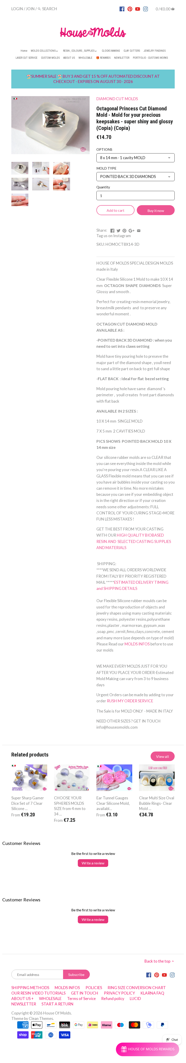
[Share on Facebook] (112, 229)
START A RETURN (57, 1004)
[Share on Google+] (132, 229)
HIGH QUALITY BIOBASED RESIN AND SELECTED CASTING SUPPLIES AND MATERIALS (133, 541)
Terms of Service (81, 998)
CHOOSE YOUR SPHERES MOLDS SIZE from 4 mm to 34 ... (70, 805)
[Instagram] (145, 8)
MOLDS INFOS (137, 644)
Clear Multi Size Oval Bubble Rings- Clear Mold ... (156, 803)
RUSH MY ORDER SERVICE (130, 700)
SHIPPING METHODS (30, 987)
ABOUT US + (22, 998)
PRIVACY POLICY (119, 993)
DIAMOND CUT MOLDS (117, 98)
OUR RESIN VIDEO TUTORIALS (38, 993)
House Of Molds (57, 1013)
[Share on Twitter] (118, 229)
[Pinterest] (129, 8)
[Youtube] (137, 8)
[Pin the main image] (124, 229)
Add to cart (115, 210)
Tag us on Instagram (113, 235)
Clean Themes (41, 1018)
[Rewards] (147, 1049)
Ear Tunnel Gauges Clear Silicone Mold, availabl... (113, 803)
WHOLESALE (50, 998)
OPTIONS (104, 149)
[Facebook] (122, 8)
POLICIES (94, 987)
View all (162, 756)
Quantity (103, 187)
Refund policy (112, 998)
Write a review (93, 863)
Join (30, 8)
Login (17, 8)
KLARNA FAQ (152, 993)
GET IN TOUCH (84, 993)
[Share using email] (139, 229)
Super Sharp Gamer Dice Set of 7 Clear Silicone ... (27, 803)
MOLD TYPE (106, 168)
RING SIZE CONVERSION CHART (137, 987)
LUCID (135, 998)
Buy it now (155, 210)
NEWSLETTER (23, 1004)
